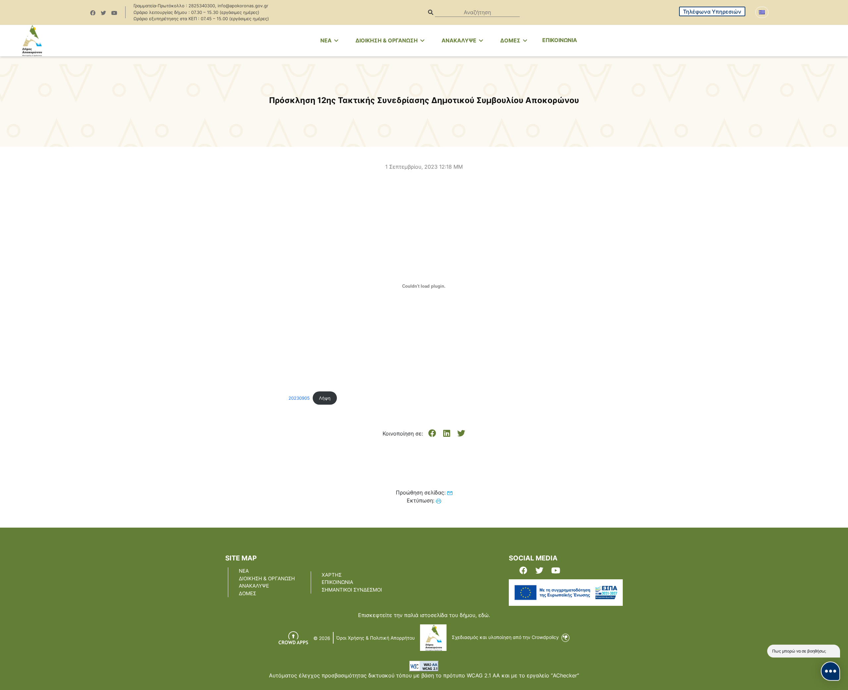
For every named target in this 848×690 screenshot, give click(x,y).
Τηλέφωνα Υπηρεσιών (712, 11)
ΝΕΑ (244, 571)
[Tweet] (461, 433)
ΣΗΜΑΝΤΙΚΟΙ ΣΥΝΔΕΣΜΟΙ (352, 590)
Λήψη (325, 398)
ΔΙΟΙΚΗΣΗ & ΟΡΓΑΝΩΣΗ (387, 40)
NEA (326, 40)
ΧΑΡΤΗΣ (332, 575)
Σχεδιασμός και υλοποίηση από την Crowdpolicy (506, 637)
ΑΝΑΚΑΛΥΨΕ (460, 40)
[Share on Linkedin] (446, 433)
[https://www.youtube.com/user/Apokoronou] (114, 13)
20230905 (299, 398)
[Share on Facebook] (432, 433)
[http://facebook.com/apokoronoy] (92, 13)
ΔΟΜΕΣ (511, 40)
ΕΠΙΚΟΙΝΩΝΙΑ (559, 40)
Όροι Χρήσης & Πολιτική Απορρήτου (375, 638)
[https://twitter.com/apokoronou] (103, 13)
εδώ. (484, 615)
